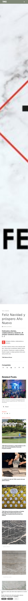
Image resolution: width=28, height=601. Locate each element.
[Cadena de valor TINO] (14, 453)
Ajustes (16, 598)
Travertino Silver (7, 577)
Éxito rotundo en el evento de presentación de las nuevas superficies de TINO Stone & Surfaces (13, 401)
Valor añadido (5, 310)
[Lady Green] (14, 581)
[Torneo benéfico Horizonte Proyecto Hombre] (14, 419)
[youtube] (7, 413)
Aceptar (4, 598)
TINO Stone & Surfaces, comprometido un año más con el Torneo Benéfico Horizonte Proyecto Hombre (13, 447)
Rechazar (10, 598)
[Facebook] (3, 369)
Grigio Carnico (6, 546)
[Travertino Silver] (14, 551)
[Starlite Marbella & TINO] (14, 485)
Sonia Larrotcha (8, 326)
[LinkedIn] (11, 369)
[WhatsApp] (15, 369)
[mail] (9, 413)
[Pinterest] (19, 369)
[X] (7, 369)
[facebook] (2, 413)
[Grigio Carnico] (14, 521)
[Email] (23, 369)
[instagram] (4, 413)
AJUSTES (16, 596)
